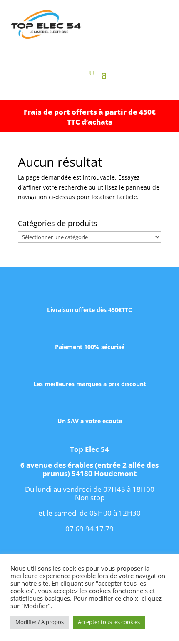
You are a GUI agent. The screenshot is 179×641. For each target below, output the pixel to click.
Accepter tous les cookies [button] (109, 622)
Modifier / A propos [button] (39, 622)
